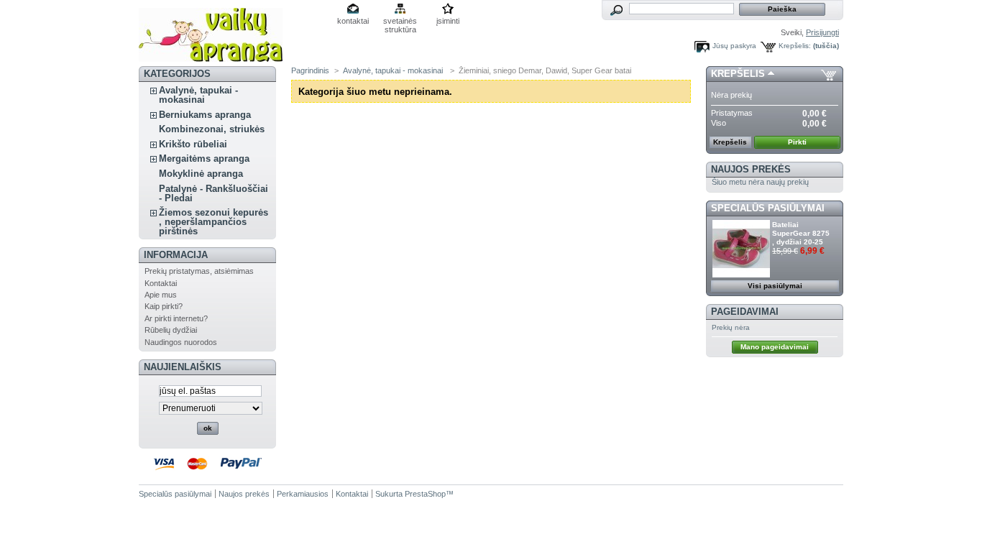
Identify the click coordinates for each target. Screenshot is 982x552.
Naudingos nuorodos (180, 342)
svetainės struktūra (400, 22)
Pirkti (797, 142)
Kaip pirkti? (163, 306)
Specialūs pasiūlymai (768, 208)
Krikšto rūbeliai (193, 144)
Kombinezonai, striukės (212, 129)
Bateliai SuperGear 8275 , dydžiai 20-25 (801, 233)
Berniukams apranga (205, 114)
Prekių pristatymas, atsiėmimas (199, 271)
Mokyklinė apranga (201, 173)
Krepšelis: (795, 46)
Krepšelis (738, 73)
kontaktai (353, 21)
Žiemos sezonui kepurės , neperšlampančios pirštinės (213, 221)
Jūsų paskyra (734, 46)
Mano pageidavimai (774, 347)
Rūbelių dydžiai (170, 330)
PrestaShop (425, 493)
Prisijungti (822, 32)
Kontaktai (160, 283)
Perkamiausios (303, 493)
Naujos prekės (751, 169)
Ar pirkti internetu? (176, 318)
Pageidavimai (745, 311)
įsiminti (447, 21)
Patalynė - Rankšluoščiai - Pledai (213, 193)
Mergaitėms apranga (204, 158)
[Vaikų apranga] (211, 56)
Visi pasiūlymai (775, 286)
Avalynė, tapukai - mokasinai (198, 95)
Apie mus (160, 294)
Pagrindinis (310, 70)
